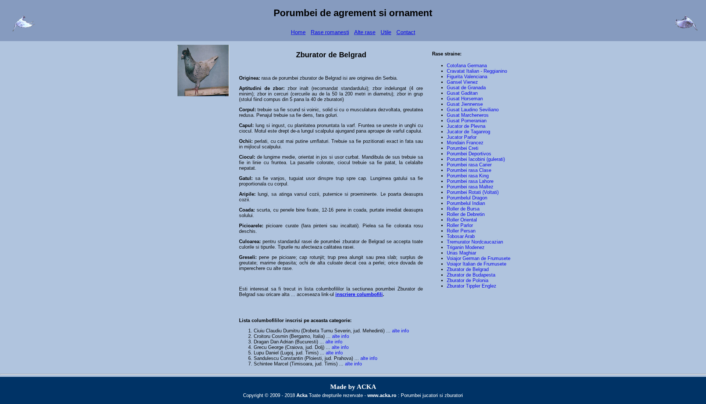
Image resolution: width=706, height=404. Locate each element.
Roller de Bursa (463, 209)
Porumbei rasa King (468, 175)
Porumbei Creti (462, 148)
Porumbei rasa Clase (469, 170)
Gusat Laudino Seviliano (473, 109)
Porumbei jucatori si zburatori (432, 395)
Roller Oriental (462, 220)
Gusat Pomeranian (466, 120)
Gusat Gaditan (462, 93)
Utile (386, 32)
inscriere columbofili (359, 294)
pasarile (305, 162)
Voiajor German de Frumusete (478, 258)
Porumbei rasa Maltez (470, 187)
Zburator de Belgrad (468, 269)
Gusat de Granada (466, 87)
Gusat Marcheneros (468, 115)
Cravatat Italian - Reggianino (477, 71)
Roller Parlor (460, 225)
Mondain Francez (465, 142)
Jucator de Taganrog (468, 131)
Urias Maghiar (461, 253)
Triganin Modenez (466, 247)
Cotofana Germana (467, 65)
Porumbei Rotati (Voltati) (473, 192)
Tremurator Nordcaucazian (475, 242)
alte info (400, 330)
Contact (405, 32)
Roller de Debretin (466, 214)
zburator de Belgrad (320, 78)
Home (298, 32)
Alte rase (364, 32)
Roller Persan (461, 231)
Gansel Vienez (462, 82)
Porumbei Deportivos (469, 153)
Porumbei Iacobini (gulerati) (476, 159)
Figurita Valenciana (467, 76)
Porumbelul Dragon (467, 198)
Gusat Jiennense (465, 104)
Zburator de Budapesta (471, 275)
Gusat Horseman (465, 98)
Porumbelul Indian (466, 203)
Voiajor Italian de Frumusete (476, 264)
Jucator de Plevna (466, 126)
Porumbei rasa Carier (469, 164)
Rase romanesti (330, 32)
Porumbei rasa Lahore (470, 181)
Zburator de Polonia (467, 280)
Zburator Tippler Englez (471, 286)
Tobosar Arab (461, 236)
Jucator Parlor (462, 137)
